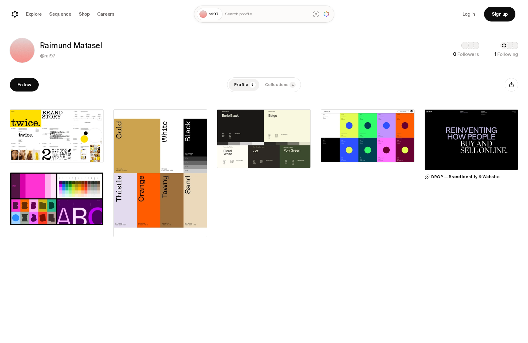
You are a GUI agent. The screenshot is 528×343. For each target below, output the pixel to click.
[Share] (511, 85)
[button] (22, 50)
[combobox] (266, 14)
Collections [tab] (279, 84)
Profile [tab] (244, 84)
